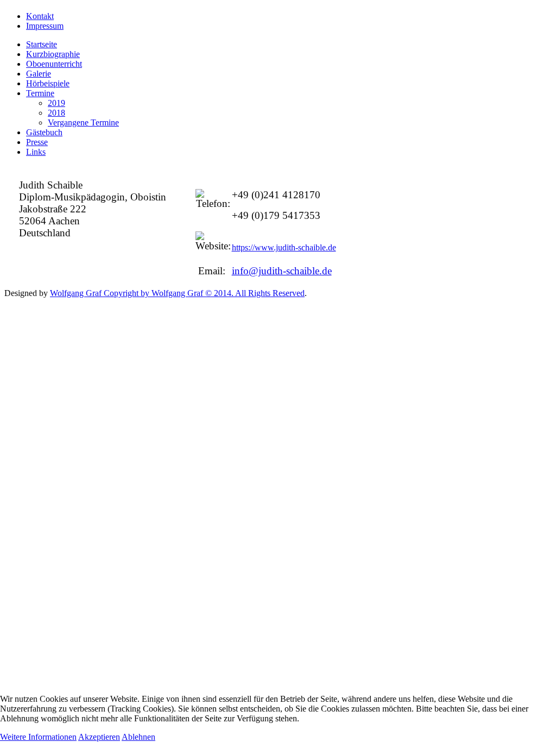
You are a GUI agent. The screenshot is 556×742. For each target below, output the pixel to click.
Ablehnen (138, 736)
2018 (56, 112)
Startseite (41, 44)
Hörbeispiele (48, 83)
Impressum (45, 25)
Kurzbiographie (53, 54)
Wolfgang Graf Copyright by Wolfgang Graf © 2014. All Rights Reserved (177, 293)
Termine (40, 93)
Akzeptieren (99, 736)
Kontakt (40, 16)
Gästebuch (44, 132)
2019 (56, 103)
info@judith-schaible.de (282, 270)
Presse (37, 142)
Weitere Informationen (38, 736)
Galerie (38, 73)
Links (36, 151)
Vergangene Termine (83, 122)
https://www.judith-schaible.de (284, 247)
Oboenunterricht (54, 63)
